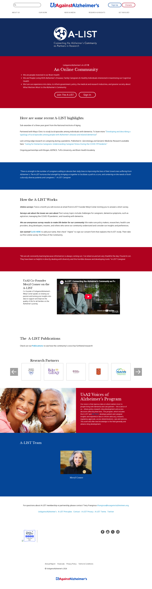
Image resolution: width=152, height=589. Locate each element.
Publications (37, 346)
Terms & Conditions (85, 564)
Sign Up (114, 5)
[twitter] (113, 532)
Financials (61, 564)
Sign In (87, 94)
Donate (128, 5)
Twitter (110, 511)
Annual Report (50, 564)
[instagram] (118, 532)
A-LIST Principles (65, 511)
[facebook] (102, 532)
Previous (14, 372)
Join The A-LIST (65, 94)
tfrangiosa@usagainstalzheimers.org (113, 505)
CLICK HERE (36, 232)
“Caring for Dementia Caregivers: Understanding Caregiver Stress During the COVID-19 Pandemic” (66, 144)
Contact (76, 511)
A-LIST (84, 511)
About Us (16, 12)
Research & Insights (97, 12)
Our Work (43, 12)
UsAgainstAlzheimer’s (47, 511)
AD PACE (95, 414)
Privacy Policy (71, 564)
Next (138, 372)
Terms (103, 511)
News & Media (69, 12)
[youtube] (108, 532)
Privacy (90, 511)
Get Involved (124, 12)
